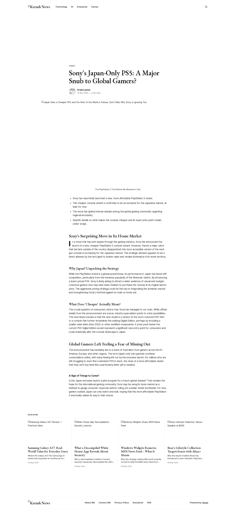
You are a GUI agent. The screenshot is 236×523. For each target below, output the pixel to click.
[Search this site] (206, 7)
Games (94, 6)
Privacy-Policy (121, 502)
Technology (61, 6)
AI (72, 6)
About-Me (90, 502)
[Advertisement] (118, 34)
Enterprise (82, 6)
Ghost (205, 502)
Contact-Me (105, 502)
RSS (149, 502)
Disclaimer (138, 502)
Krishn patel (83, 89)
